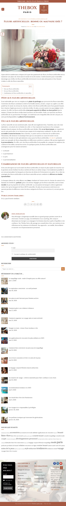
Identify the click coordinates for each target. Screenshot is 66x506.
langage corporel (34, 442)
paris (60, 442)
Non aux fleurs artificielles (11, 89)
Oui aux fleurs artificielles (11, 91)
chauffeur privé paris (27, 436)
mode (53, 442)
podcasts (4, 445)
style (27, 448)
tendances (42, 448)
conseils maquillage (50, 436)
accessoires (15, 432)
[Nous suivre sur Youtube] (60, 463)
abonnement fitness (5, 432)
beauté (60, 432)
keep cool (26, 442)
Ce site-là (52, 138)
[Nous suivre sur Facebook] (54, 463)
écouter (14, 451)
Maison (38, 19)
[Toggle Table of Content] (29, 86)
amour (35, 433)
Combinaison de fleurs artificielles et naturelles (17, 93)
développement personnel (26, 438)
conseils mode (60, 436)
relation (21, 445)
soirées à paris (18, 448)
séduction (32, 448)
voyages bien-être (6, 451)
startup (22, 448)
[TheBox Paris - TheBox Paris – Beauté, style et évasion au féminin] (33, 9)
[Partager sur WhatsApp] (25, 204)
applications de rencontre (46, 432)
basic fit (55, 432)
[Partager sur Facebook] (28, 204)
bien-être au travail (17, 436)
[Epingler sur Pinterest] (37, 204)
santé (53, 445)
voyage (60, 448)
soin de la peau (60, 445)
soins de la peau (7, 448)
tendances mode (52, 448)
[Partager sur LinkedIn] (40, 204)
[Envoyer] (63, 269)
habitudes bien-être (11, 442)
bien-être (6, 435)
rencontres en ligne (31, 445)
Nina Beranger (40, 26)
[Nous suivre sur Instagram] (57, 463)
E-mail (13, 248)
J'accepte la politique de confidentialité (25, 254)
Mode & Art (43, 19)
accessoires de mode (26, 432)
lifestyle (41, 442)
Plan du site (47, 503)
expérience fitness (52, 439)
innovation (20, 442)
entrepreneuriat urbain (43, 439)
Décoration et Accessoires (27, 19)
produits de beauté (12, 445)
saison (50, 445)
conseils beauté (38, 436)
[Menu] (2, 9)
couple (3, 439)
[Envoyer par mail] (34, 204)
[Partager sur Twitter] (31, 204)
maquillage (47, 442)
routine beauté (42, 445)
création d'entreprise (11, 439)
